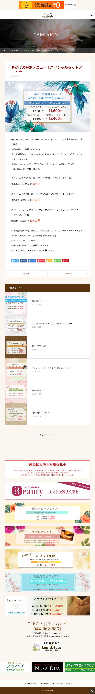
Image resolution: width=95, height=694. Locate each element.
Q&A (52, 683)
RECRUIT (69, 683)
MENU (35, 683)
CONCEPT (26, 683)
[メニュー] (91, 15)
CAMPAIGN (44, 683)
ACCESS (60, 683)
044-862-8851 (47, 629)
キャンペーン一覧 (47, 435)
